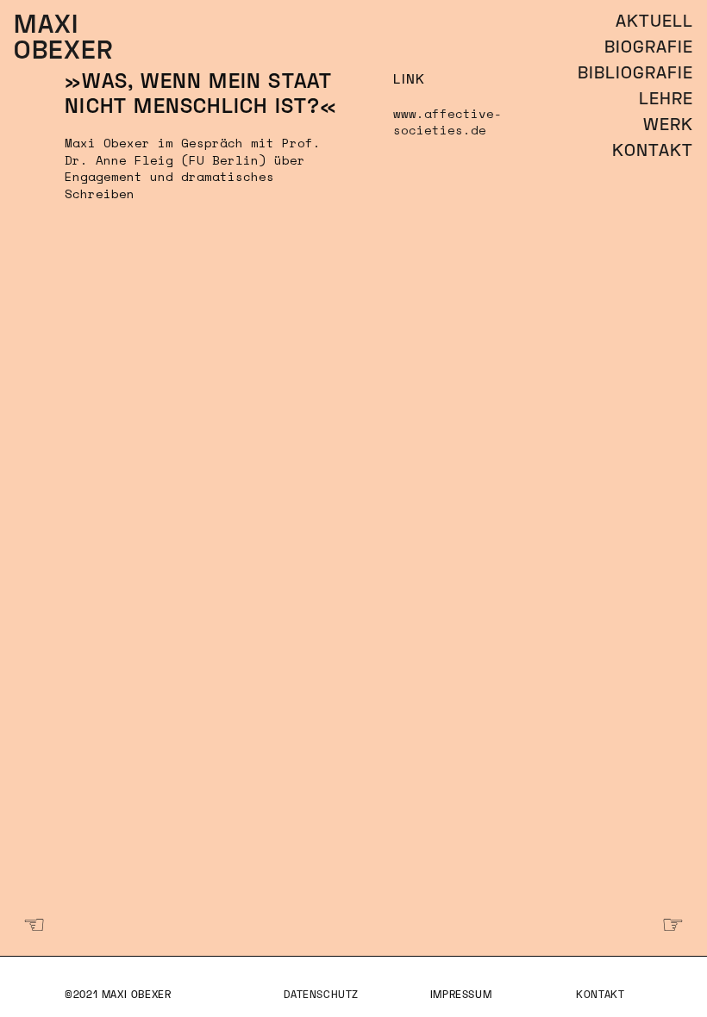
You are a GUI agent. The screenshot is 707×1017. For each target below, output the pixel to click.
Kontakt (600, 996)
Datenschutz (321, 996)
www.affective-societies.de (447, 122)
